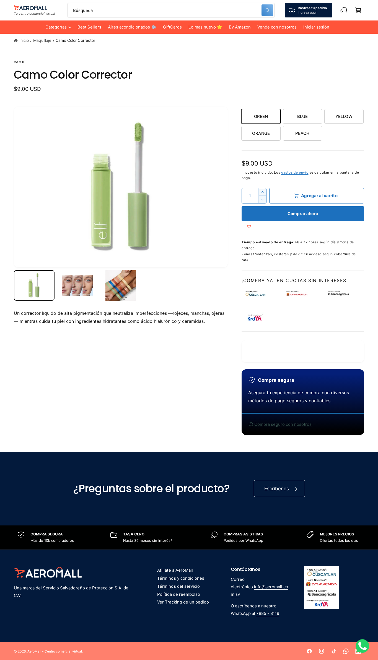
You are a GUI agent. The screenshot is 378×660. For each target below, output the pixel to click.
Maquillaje (42, 40)
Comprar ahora (303, 213)
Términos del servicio (178, 586)
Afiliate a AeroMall (175, 570)
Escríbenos (276, 488)
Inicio (24, 40)
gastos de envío (295, 172)
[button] (58, 27)
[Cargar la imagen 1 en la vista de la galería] (34, 285)
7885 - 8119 (267, 613)
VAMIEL (21, 62)
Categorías (56, 27)
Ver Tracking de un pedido (183, 602)
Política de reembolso (178, 594)
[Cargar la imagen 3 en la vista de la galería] (120, 285)
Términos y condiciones (180, 578)
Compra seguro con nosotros (283, 424)
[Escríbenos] (343, 10)
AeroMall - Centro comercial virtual (54, 651)
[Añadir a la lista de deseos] (249, 226)
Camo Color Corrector (75, 40)
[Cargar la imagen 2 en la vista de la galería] (77, 285)
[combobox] (171, 10)
